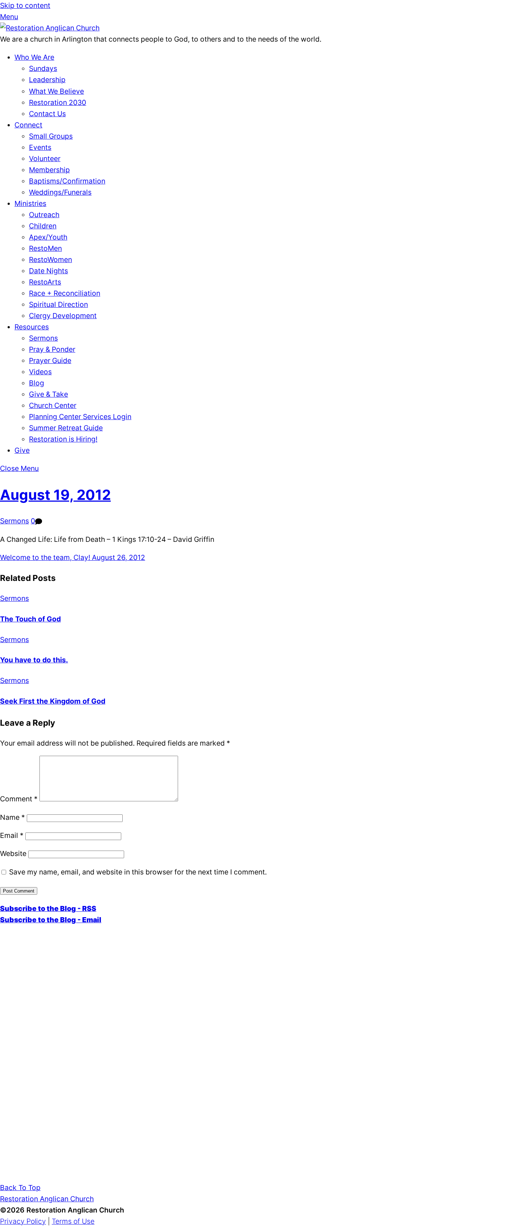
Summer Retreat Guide (66, 427)
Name (12, 817)
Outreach (44, 214)
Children (42, 226)
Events (40, 147)
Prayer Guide (50, 360)
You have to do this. (34, 659)
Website (13, 853)
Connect (28, 125)
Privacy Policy (23, 1221)
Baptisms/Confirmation (67, 181)
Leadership (47, 79)
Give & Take (48, 394)
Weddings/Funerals (60, 192)
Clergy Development (63, 315)
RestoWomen (50, 259)
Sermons (43, 338)
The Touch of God (30, 619)
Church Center (52, 405)
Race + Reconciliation (64, 293)
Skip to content (25, 5)
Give (22, 450)
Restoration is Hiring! (63, 439)
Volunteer (44, 158)
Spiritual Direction (58, 304)
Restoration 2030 (57, 102)
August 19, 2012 (55, 494)
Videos (40, 371)
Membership (49, 169)
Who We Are (34, 57)
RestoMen (45, 248)
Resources (31, 326)
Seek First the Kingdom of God (52, 701)
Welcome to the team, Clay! (45, 557)
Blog (36, 383)
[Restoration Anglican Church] (50, 28)
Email (12, 835)
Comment (19, 798)
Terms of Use (73, 1221)
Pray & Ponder (52, 349)
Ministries (30, 203)
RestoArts (45, 282)
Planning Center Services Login (80, 416)
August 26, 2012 (117, 557)
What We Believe (56, 91)
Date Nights (48, 270)
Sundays (43, 68)
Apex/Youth (48, 237)
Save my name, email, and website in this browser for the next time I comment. (138, 872)
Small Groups (51, 136)
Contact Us (47, 113)
